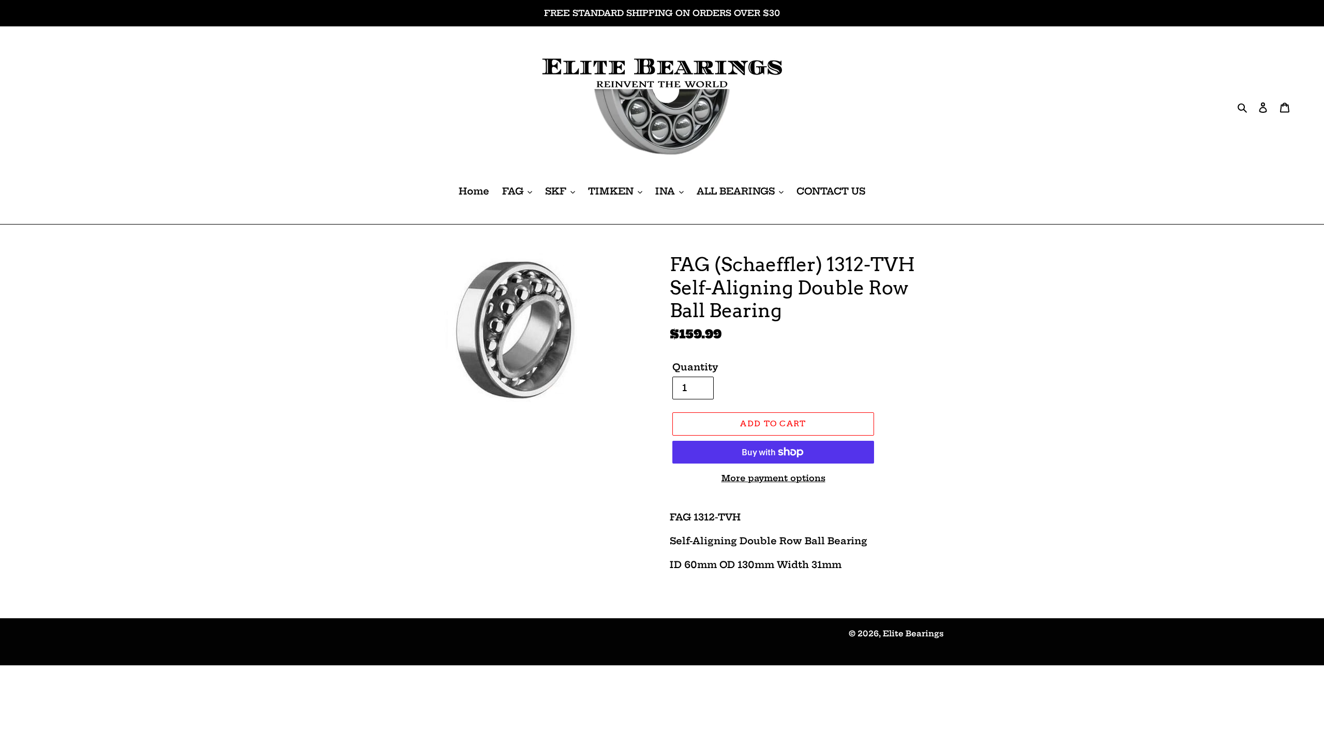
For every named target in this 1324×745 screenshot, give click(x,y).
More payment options (773, 478)
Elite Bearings (913, 633)
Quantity (695, 367)
